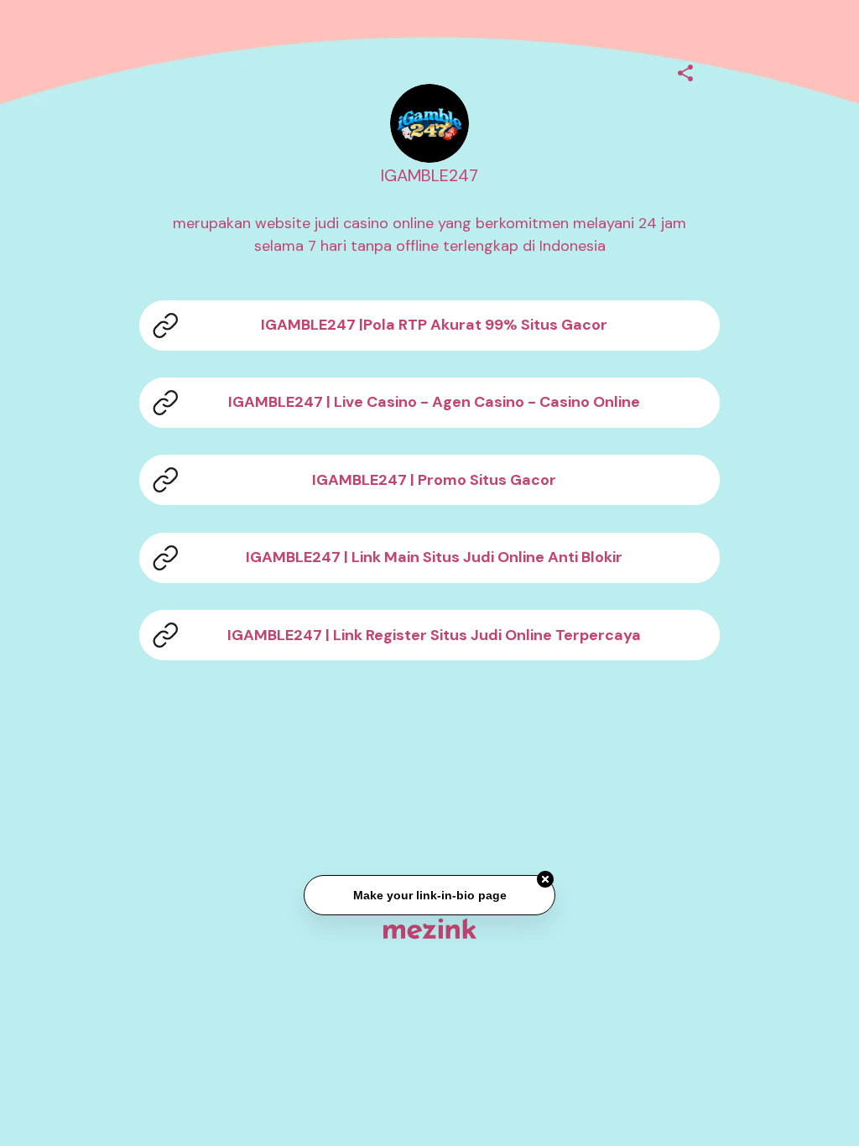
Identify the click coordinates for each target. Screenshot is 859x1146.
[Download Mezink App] (429, 928)
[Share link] (685, 70)
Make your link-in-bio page (429, 895)
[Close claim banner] (545, 880)
